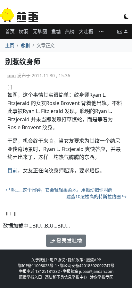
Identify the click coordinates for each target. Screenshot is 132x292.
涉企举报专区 (101, 277)
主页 (9, 45)
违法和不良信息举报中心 (66, 277)
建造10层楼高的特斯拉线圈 (94, 196)
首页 (10, 31)
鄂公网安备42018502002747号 (87, 265)
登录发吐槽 (68, 240)
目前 (12, 170)
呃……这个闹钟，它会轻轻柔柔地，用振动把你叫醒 (61, 190)
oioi (11, 75)
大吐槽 (86, 31)
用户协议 (57, 260)
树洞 (24, 31)
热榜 (70, 31)
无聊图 (40, 31)
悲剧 (25, 45)
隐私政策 (75, 260)
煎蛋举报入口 (30, 277)
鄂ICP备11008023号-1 (37, 265)
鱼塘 (56, 31)
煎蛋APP (93, 260)
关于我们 (39, 260)
